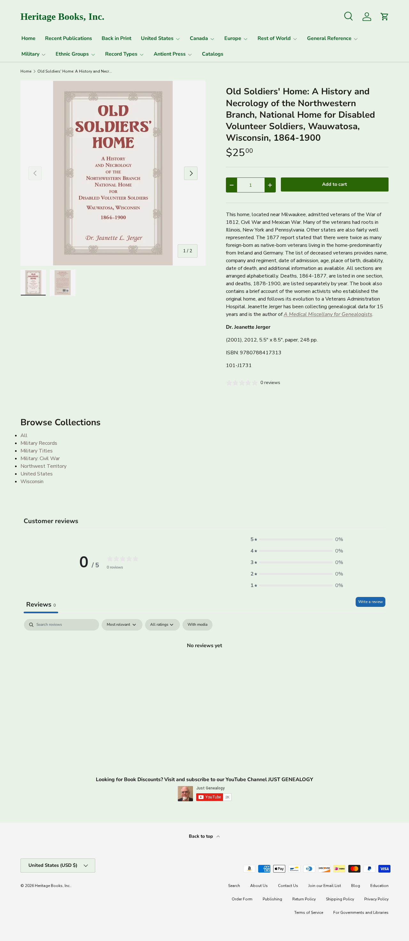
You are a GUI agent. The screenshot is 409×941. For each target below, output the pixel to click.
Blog (355, 885)
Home (28, 38)
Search (234, 885)
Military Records (38, 443)
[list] (113, 173)
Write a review (370, 601)
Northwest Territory (43, 466)
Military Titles (36, 450)
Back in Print (116, 38)
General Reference (329, 38)
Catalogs (212, 54)
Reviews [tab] (41, 604)
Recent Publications (68, 38)
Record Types (121, 54)
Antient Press (170, 54)
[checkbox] (197, 625)
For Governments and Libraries (361, 912)
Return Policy (304, 899)
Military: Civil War (40, 458)
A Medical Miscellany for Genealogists (328, 314)
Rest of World (274, 38)
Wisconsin (31, 481)
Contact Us (288, 885)
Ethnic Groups (72, 54)
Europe (232, 38)
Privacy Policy (376, 899)
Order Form (242, 899)
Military (30, 54)
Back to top (201, 836)
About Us (259, 885)
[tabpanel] (204, 667)
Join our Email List (324, 885)
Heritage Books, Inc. (53, 885)
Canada (199, 38)
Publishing (272, 899)
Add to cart (334, 184)
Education (379, 885)
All (23, 435)
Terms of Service (308, 912)
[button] (297, 539)
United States (157, 38)
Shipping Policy (340, 899)
